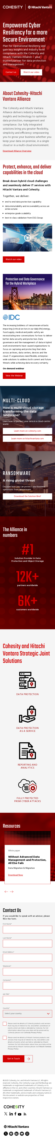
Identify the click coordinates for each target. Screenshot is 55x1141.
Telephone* (7, 966)
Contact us (11, 72)
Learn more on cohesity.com (27, 431)
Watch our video (31, 72)
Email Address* (8, 952)
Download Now (15, 875)
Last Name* (7, 938)
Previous (6, 891)
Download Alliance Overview (17, 151)
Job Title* (6, 994)
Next (11, 891)
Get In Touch (13, 1059)
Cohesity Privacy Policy (33, 1032)
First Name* (7, 924)
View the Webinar (14, 376)
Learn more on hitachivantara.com (27, 439)
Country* (6, 1008)
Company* (7, 980)
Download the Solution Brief (27, 496)
